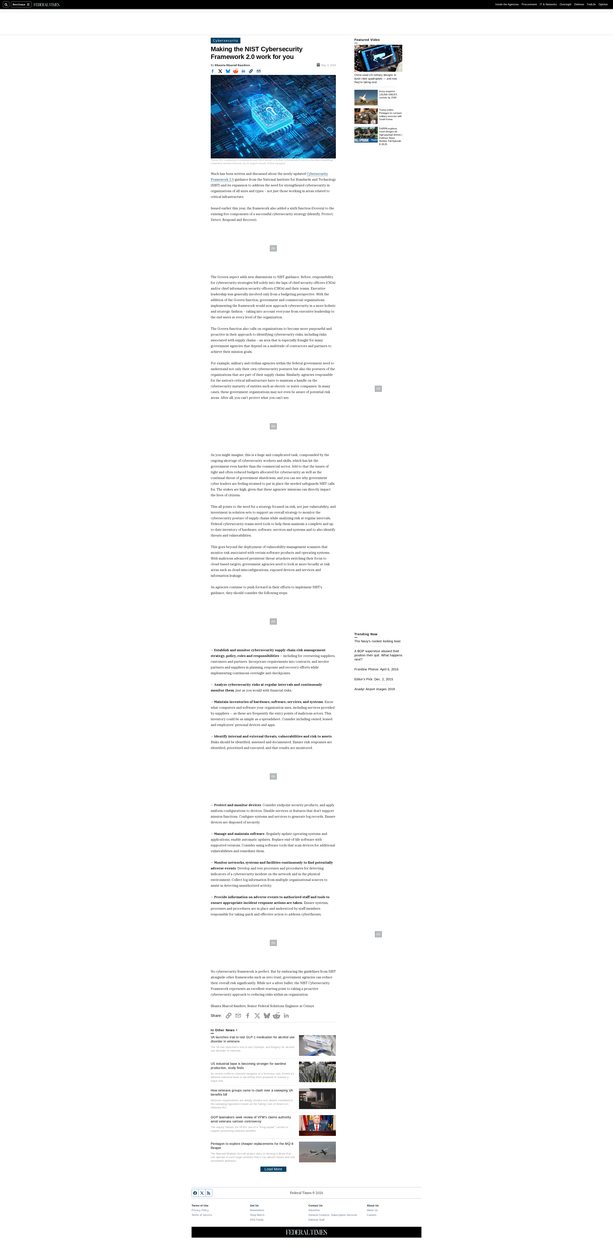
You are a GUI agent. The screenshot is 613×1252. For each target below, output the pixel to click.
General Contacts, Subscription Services (332, 1215)
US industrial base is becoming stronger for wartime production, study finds (248, 1066)
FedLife (591, 4)
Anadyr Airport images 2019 (374, 689)
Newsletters (257, 1210)
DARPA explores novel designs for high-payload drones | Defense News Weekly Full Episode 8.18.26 (390, 136)
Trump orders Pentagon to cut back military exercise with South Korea (390, 114)
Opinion (603, 4)
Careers (371, 1215)
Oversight (565, 4)
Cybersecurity (225, 40)
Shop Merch (257, 1215)
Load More (273, 1169)
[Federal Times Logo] (46, 4)
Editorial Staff (316, 1219)
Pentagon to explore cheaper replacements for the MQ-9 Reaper (252, 1146)
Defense (579, 4)
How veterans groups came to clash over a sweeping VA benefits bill (252, 1092)
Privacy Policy (200, 1210)
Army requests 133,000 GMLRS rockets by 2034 (388, 94)
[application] (378, 58)
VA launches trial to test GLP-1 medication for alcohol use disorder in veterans (253, 1039)
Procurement (529, 4)
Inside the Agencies (507, 4)
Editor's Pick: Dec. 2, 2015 (373, 679)
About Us (372, 1210)
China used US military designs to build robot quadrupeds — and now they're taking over (375, 78)
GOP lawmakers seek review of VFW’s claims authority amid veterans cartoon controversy (251, 1119)
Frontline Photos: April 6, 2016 (376, 669)
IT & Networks (548, 4)
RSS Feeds (257, 1219)
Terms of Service (202, 1215)
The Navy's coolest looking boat (377, 641)
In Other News (223, 1030)
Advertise (314, 1210)
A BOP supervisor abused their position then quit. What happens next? (378, 655)
